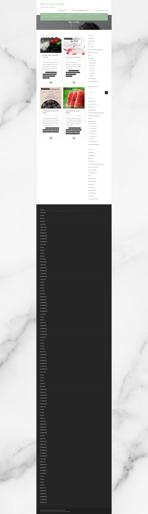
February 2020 (43, 424)
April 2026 (42, 221)
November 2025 (43, 235)
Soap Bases (61, 14)
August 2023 (43, 314)
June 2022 (42, 343)
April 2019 (42, 435)
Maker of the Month (93, 52)
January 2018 (43, 467)
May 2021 (42, 380)
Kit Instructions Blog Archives (95, 49)
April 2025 (42, 256)
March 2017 (42, 487)
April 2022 (42, 348)
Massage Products (67, 16)
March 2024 (42, 293)
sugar (55, 74)
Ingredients (96, 14)
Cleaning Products (92, 126)
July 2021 (42, 375)
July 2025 (42, 247)
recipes (47, 74)
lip (48, 76)
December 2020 (43, 395)
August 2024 (43, 279)
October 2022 (43, 331)
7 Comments (79, 60)
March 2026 (42, 224)
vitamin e (45, 76)
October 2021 (43, 366)
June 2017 (42, 479)
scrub (51, 74)
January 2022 (43, 357)
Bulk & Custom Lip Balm (56, 16)
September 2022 (43, 334)
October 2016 (43, 499)
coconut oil (71, 70)
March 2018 (42, 461)
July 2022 (42, 340)
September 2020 (43, 403)
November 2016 (43, 496)
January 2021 (43, 392)
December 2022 (43, 325)
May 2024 (42, 288)
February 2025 (43, 262)
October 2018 (43, 453)
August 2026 (43, 212)
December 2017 (43, 470)
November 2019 (43, 432)
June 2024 (42, 285)
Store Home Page (45, 14)
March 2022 (42, 351)
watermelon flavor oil (76, 129)
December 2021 (43, 360)
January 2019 (43, 444)
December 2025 (43, 233)
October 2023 (43, 308)
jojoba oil (48, 72)
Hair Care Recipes (92, 60)
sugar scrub (74, 133)
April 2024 (42, 290)
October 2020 (43, 401)
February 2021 (43, 389)
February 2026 (43, 227)
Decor (89, 55)
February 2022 (43, 354)
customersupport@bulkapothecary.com (81, 10)
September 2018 (43, 456)
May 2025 (42, 253)
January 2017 (43, 493)
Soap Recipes (91, 75)
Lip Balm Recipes (52, 38)
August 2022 (43, 337)
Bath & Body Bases (71, 14)
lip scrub (76, 70)
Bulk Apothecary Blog (52, 4)
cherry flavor (69, 76)
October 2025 (43, 238)
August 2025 (43, 244)
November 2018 (43, 450)
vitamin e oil (52, 76)
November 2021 (43, 363)
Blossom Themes (56, 511)
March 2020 (42, 421)
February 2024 (43, 296)
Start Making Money (93, 81)
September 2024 (43, 276)
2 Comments (79, 115)
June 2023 (42, 319)
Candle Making (91, 41)
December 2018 (43, 447)
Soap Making (91, 46)
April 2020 (42, 418)
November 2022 (43, 328)
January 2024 (43, 299)
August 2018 (43, 458)
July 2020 (42, 409)
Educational (91, 38)
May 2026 (42, 218)
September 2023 (43, 311)
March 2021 (42, 386)
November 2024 (43, 270)
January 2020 (43, 427)
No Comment (55, 60)
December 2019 (43, 429)
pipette (52, 72)
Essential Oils (80, 14)
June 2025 (42, 250)
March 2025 (42, 259)
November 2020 (43, 398)
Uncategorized (91, 78)
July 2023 (42, 317)
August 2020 (43, 406)
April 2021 (42, 383)
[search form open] (106, 18)
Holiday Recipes (92, 65)
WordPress (67, 511)
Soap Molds (54, 14)
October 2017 (43, 473)
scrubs (78, 72)
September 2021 (43, 369)
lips (55, 72)
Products (90, 44)
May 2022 (42, 346)
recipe (44, 74)
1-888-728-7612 (62, 10)
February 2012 (43, 502)
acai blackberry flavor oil (53, 131)
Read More (49, 82)
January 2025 (43, 264)
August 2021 (43, 372)
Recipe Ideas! (44, 38)
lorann (67, 131)
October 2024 (43, 273)
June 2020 (42, 412)
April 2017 (42, 485)
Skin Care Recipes (92, 68)
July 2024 (42, 282)
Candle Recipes (91, 70)
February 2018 (43, 464)
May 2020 (42, 415)
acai (46, 131)
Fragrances (88, 14)
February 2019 (43, 441)
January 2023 (43, 322)
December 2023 (43, 302)
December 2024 (43, 267)
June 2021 (42, 377)
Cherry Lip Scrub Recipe (73, 57)
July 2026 (42, 215)
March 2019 (42, 438)
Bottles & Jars (45, 16)
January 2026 (43, 230)
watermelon (68, 129)
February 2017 (43, 490)
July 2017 (42, 476)
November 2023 (43, 305)
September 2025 (43, 241)
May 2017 (42, 482)
